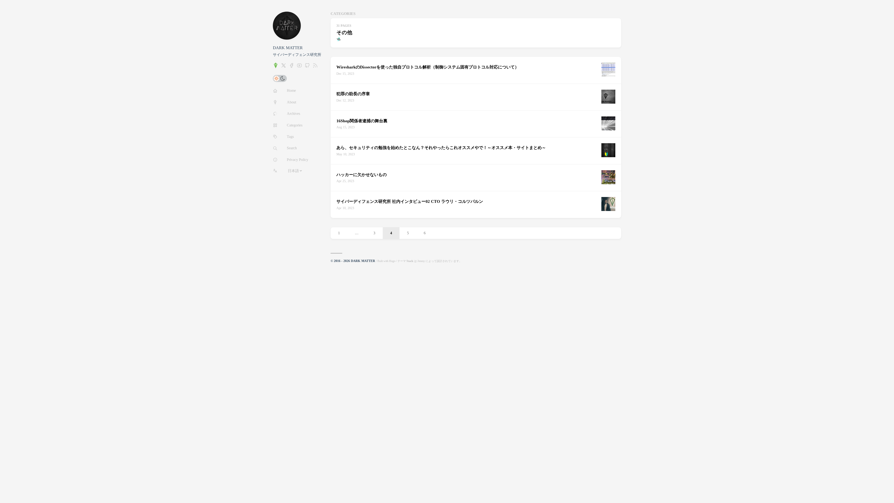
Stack (409, 261)
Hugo (392, 261)
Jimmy (421, 261)
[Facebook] (291, 67)
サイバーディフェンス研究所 (297, 55)
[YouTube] (299, 67)
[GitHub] (307, 67)
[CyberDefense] (275, 67)
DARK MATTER (288, 47)
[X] (283, 67)
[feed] (315, 67)
